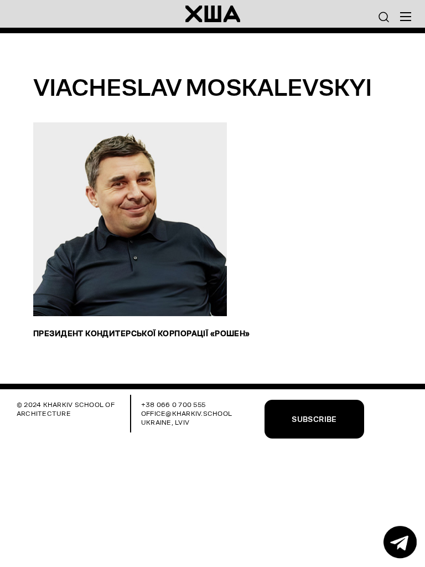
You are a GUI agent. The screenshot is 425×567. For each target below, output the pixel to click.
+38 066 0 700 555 (173, 404)
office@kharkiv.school (186, 413)
